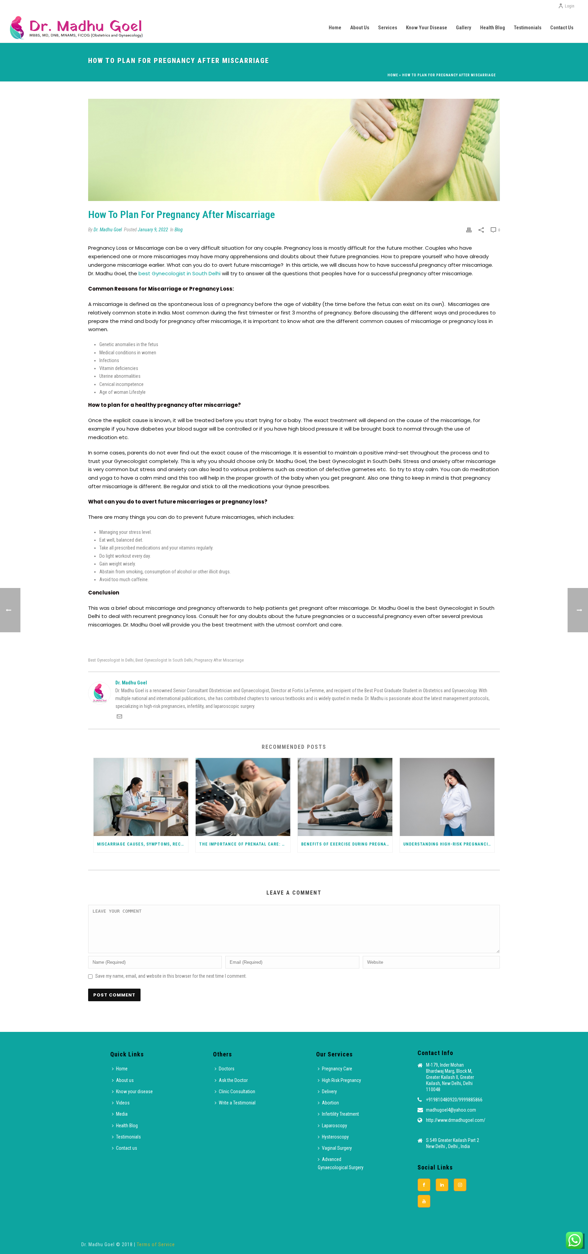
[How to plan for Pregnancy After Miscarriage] (294, 150)
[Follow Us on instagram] (460, 1184)
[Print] (469, 230)
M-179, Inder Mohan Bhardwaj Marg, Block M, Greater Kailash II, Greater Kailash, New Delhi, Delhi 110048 (450, 1077)
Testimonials (527, 28)
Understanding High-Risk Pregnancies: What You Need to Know (448, 844)
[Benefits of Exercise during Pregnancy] (345, 797)
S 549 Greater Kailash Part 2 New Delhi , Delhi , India (452, 1143)
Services (387, 28)
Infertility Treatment (340, 1114)
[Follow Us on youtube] (424, 1201)
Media (122, 1114)
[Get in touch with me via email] (119, 717)
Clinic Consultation (237, 1091)
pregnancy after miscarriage (219, 660)
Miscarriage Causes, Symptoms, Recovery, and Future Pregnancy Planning (142, 844)
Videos (123, 1102)
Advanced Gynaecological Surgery (340, 1163)
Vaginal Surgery (337, 1148)
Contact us (561, 28)
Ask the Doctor (233, 1080)
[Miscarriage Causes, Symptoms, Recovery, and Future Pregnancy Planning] (141, 797)
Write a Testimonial (237, 1102)
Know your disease (426, 28)
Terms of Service (156, 1244)
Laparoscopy (334, 1125)
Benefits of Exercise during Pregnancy (346, 844)
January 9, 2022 (153, 229)
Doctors (226, 1068)
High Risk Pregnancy (341, 1080)
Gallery (463, 28)
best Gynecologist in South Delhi (180, 273)
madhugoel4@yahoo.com (451, 1110)
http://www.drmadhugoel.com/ (455, 1120)
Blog (179, 229)
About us (359, 28)
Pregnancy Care (337, 1068)
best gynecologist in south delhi (164, 660)
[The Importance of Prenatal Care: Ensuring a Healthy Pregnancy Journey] (243, 797)
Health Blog (492, 28)
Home (335, 28)
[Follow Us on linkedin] (442, 1184)
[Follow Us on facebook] (424, 1184)
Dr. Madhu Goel (108, 229)
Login (569, 6)
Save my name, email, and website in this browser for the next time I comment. (171, 976)
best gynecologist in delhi (111, 660)
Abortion (330, 1102)
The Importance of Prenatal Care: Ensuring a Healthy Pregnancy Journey (244, 844)
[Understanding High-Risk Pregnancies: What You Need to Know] (447, 797)
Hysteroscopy (335, 1137)
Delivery (329, 1091)
